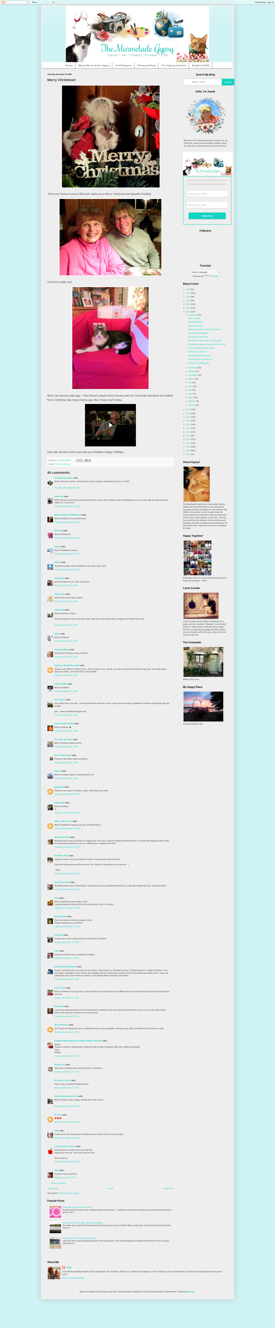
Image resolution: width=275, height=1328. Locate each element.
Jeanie (69, 1267)
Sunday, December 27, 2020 (66, 942)
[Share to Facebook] (86, 460)
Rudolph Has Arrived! (197, 352)
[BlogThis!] (80, 460)
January (192, 405)
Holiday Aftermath (195, 322)
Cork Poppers (123, 65)
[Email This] (77, 460)
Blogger (191, 1292)
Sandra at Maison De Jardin (66, 665)
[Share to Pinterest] (89, 460)
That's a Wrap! (194, 318)
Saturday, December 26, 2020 (67, 794)
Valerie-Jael (59, 594)
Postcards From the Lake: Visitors (77, 1207)
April (190, 394)
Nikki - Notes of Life (63, 821)
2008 (188, 450)
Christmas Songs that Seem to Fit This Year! (207, 344)
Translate (214, 276)
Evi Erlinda (59, 578)
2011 (188, 439)
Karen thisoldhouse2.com (66, 1096)
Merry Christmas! (195, 326)
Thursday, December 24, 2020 (67, 488)
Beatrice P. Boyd (61, 837)
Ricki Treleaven (61, 1025)
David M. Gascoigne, (63, 478)
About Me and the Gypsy (94, 65)
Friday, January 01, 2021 (65, 1177)
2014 (188, 428)
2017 (188, 417)
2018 (188, 413)
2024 (188, 297)
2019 (188, 409)
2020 (188, 312)
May (190, 390)
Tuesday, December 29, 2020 (67, 1162)
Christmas (59, 464)
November (193, 368)
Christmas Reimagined (198, 333)
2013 (188, 432)
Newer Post (53, 1188)
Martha (57, 562)
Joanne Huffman (61, 650)
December (193, 315)
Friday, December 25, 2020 (66, 585)
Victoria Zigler (60, 684)
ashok (57, 634)
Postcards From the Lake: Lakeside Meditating (83, 1223)
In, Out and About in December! (201, 348)
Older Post (168, 1188)
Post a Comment (58, 1183)
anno (56, 898)
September (193, 375)
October (191, 371)
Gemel (57, 546)
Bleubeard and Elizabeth (65, 967)
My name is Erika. (62, 1080)
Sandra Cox (59, 1065)
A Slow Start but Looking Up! (200, 359)
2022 (188, 304)
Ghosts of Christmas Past (198, 363)
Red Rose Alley (61, 856)
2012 (188, 436)
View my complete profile (73, 1278)
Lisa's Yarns (60, 988)
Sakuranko (59, 803)
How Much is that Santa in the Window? (205, 340)
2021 (188, 308)
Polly (56, 1131)
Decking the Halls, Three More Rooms (204, 329)
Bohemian (59, 1006)
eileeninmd (59, 610)
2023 (188, 301)
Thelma (58, 771)
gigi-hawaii (59, 787)
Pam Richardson (62, 882)
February (192, 401)
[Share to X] (83, 460)
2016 (188, 421)
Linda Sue (58, 496)
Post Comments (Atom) (69, 1193)
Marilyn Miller (60, 916)
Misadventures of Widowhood (67, 515)
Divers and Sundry (62, 755)
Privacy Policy (147, 65)
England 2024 (201, 65)
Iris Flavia (58, 935)
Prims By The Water (63, 739)
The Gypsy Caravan (173, 65)
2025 (188, 293)
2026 (188, 289)
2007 (188, 454)
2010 (188, 443)
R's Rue (58, 1115)
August (191, 379)
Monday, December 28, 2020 (66, 1106)
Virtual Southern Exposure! (199, 355)
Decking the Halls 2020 (198, 337)
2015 (188, 424)
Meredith (58, 531)
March (191, 397)
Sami (56, 951)
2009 (188, 447)
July (190, 382)
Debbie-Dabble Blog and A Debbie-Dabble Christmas (78, 1041)
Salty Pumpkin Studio (64, 723)
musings (66, 464)
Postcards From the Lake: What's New (79, 1238)
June (190, 386)
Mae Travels (59, 700)
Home (69, 65)
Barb (56, 1170)
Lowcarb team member (64, 1146)
